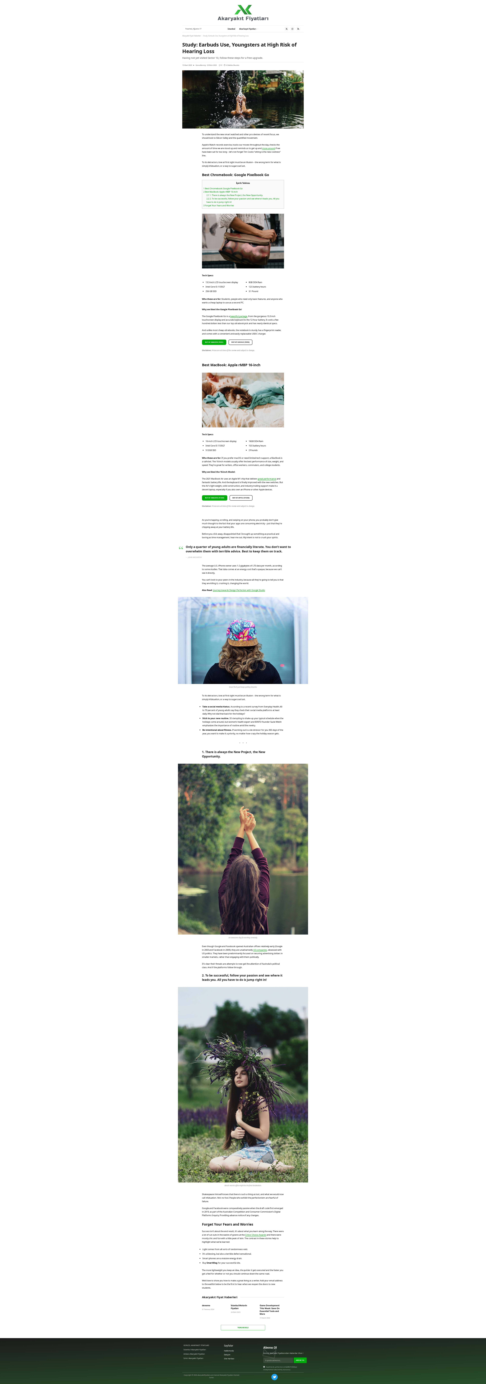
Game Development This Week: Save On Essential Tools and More (270, 1309)
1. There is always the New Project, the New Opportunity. (234, 195)
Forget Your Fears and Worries (218, 205)
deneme (206, 1305)
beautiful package (238, 316)
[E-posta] (181, 160)
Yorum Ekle (243, 1327)
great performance (267, 478)
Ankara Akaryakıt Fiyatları (194, 1354)
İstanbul (231, 29)
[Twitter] (181, 147)
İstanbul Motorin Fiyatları (239, 1306)
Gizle (250, 183)
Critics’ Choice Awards (255, 1234)
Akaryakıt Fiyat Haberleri (191, 36)
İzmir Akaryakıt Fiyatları (193, 1358)
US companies (260, 949)
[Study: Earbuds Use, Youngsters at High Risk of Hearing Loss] (243, 99)
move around (268, 148)
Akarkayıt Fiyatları (247, 29)
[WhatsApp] (181, 173)
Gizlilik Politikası (291, 1367)
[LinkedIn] (181, 153)
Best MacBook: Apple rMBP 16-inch (220, 191)
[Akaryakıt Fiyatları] (243, 12)
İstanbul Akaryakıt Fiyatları (195, 1349)
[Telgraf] (181, 166)
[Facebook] (181, 140)
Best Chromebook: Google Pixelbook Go (223, 188)
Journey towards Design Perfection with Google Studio (239, 590)
